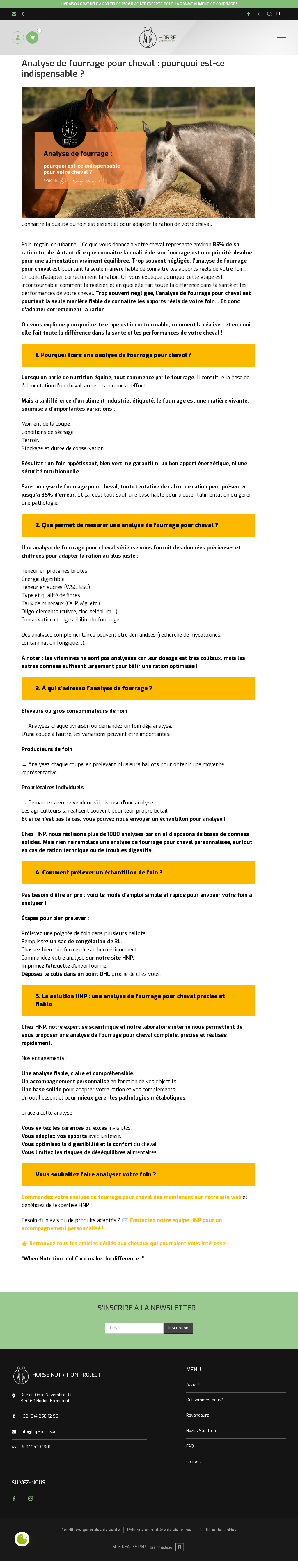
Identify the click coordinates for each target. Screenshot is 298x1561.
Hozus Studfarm (201, 1431)
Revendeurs (197, 1415)
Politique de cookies (218, 1530)
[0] (32, 37)
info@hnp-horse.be (38, 1431)
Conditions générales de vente (91, 1530)
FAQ (190, 1446)
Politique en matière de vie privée (159, 1530)
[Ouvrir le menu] (281, 37)
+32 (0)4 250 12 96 (39, 1416)
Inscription (178, 1328)
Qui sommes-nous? (204, 1400)
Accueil (193, 1384)
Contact (193, 1461)
